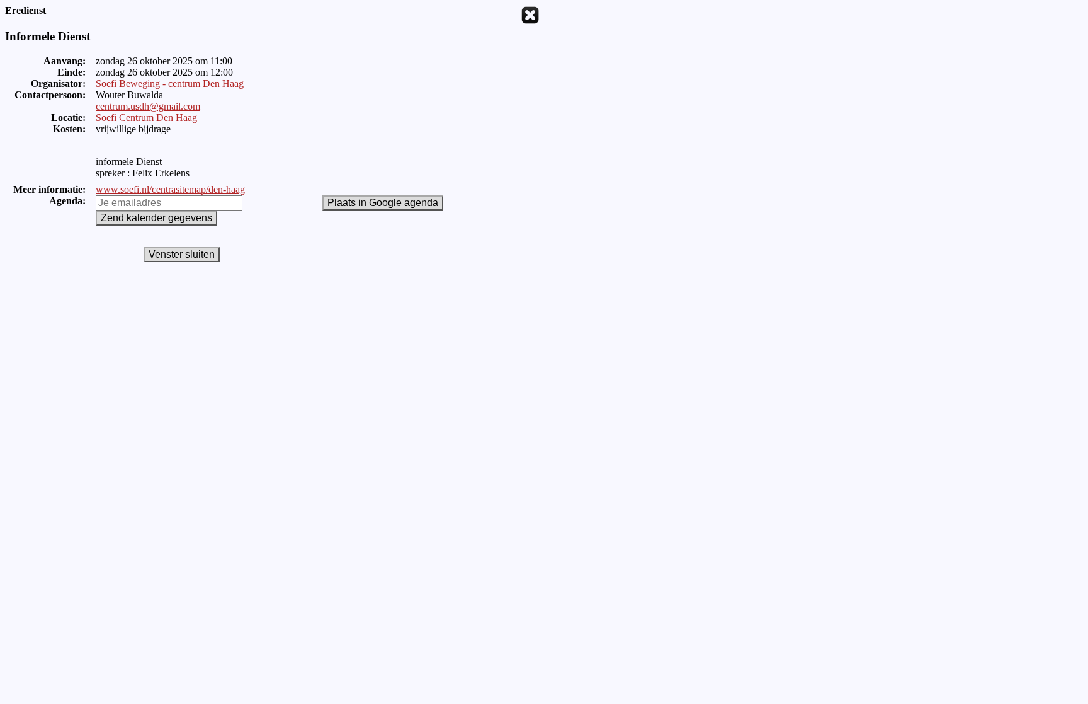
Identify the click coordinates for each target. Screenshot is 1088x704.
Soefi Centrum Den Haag (146, 117)
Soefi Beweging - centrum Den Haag (170, 83)
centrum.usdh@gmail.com (148, 106)
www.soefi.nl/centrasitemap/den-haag (170, 189)
